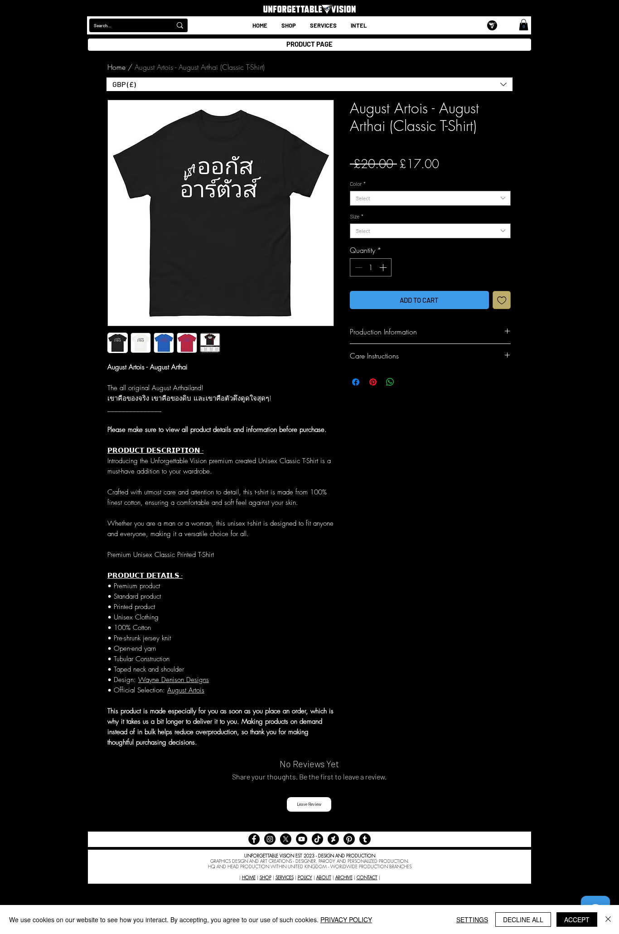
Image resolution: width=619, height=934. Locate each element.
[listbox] (309, 84)
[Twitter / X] (285, 839)
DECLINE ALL (523, 919)
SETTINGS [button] (472, 919)
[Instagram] (270, 839)
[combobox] (430, 198)
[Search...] (180, 25)
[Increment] (383, 267)
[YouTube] (301, 839)
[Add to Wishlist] (502, 300)
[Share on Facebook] (355, 382)
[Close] (608, 919)
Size (356, 216)
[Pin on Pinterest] (373, 382)
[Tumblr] (365, 839)
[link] (523, 24)
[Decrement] (357, 267)
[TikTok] (317, 839)
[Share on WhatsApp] (390, 382)
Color (358, 183)
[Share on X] (407, 382)
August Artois (185, 690)
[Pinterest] (349, 839)
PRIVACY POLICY (346, 919)
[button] (358, 25)
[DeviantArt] (333, 839)
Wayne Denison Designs (173, 679)
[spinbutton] (370, 267)
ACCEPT (577, 919)
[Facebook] (254, 839)
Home (116, 67)
